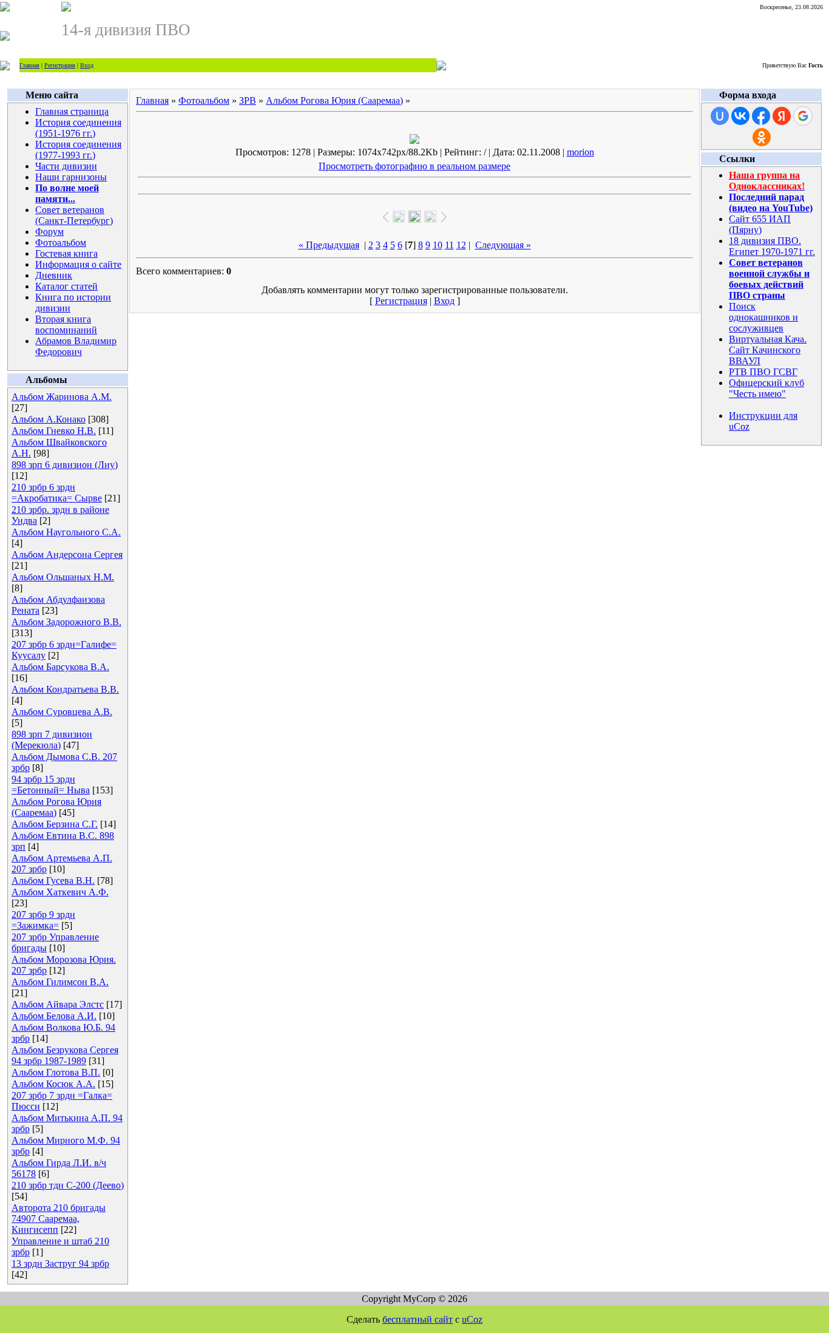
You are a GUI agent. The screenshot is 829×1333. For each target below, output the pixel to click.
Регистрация (59, 65)
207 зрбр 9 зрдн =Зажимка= (43, 920)
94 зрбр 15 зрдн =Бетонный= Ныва (51, 784)
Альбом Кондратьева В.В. (65, 689)
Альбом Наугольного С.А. (66, 532)
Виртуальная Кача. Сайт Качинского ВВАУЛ (768, 350)
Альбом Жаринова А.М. (62, 397)
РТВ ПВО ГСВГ (763, 372)
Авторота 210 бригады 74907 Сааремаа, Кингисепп (59, 1218)
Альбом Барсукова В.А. (60, 667)
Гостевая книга (66, 253)
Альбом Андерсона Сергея (67, 554)
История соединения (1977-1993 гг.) (78, 149)
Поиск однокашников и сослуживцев (763, 317)
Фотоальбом (60, 242)
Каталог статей (66, 286)
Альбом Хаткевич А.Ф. (60, 892)
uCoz (472, 1319)
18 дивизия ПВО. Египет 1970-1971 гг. (772, 246)
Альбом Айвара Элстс (58, 1004)
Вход (86, 65)
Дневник (53, 275)
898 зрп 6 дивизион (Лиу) (65, 465)
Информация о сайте (78, 264)
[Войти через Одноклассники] (762, 137)
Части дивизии (66, 166)
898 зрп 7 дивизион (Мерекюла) (52, 739)
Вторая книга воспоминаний (66, 324)
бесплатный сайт (417, 1319)
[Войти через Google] (803, 116)
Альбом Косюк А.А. (53, 1084)
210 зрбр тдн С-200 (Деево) (68, 1185)
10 (437, 245)
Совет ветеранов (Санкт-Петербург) (74, 215)
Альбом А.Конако (49, 419)
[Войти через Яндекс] (782, 116)
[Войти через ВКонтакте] (740, 116)
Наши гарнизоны (71, 177)
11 (449, 245)
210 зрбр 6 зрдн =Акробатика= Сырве (57, 492)
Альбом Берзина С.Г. (55, 824)
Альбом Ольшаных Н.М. (63, 577)
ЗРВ (247, 100)
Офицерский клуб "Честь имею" (766, 388)
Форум (49, 231)
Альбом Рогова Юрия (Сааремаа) (334, 100)
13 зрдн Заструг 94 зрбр (60, 1263)
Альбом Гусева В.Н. (53, 880)
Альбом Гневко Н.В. (54, 431)
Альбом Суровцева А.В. (62, 712)
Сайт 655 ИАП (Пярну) (760, 224)
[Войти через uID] (720, 116)
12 (461, 245)
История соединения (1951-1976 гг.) (78, 127)
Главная (29, 65)
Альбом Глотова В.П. (56, 1072)
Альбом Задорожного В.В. (66, 622)
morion (580, 152)
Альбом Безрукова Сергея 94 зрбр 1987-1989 (65, 1055)
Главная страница (72, 111)
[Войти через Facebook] (761, 116)
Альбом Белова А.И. (54, 1016)
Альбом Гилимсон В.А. (60, 982)
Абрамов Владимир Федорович (76, 346)
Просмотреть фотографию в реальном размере (414, 166)
